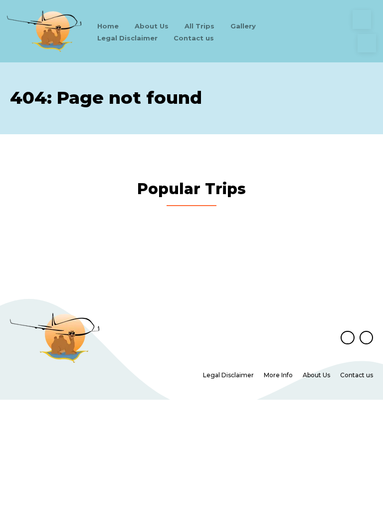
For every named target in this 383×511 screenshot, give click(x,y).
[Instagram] (367, 43)
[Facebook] (362, 19)
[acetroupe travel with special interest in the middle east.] (44, 31)
